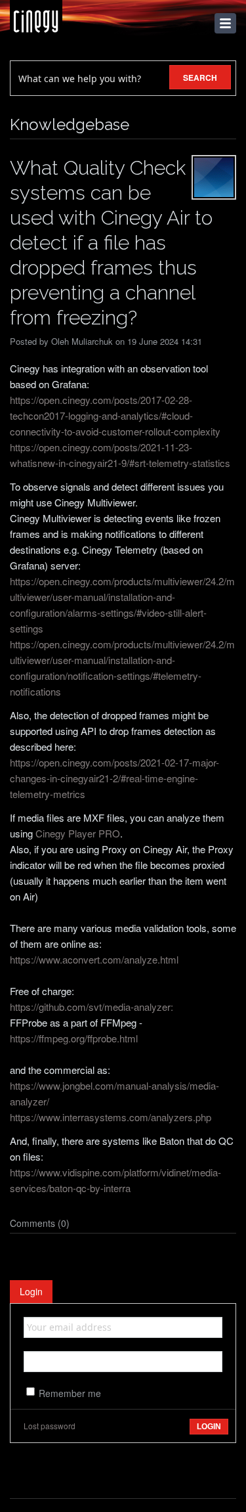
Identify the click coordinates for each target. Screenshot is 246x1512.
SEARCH (200, 77)
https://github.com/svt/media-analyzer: (91, 1006)
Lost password (49, 1425)
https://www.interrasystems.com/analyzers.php (110, 1117)
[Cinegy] (36, 18)
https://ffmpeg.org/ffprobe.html (74, 1038)
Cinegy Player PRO (77, 833)
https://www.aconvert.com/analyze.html (94, 959)
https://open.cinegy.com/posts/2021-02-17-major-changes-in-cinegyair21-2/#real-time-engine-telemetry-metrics (114, 778)
